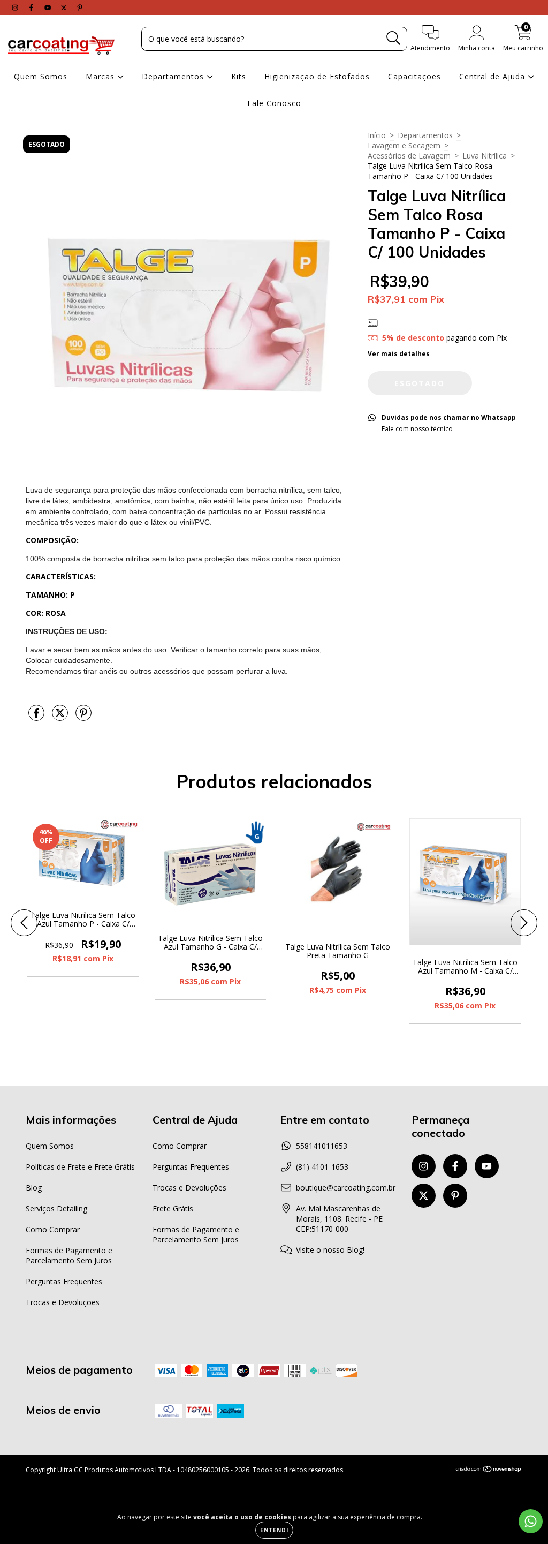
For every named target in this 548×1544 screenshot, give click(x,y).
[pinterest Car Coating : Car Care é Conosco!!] (80, 7)
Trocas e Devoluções (63, 1302)
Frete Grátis (173, 1208)
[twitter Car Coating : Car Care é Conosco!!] (65, 7)
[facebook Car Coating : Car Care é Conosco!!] (32, 7)
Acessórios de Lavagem (409, 155)
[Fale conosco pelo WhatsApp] (531, 1521)
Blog (34, 1188)
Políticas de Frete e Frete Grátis (80, 1167)
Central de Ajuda (493, 76)
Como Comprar (53, 1229)
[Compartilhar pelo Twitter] (61, 717)
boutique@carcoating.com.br (345, 1188)
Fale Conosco (274, 103)
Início (377, 135)
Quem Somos (40, 76)
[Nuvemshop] (488, 1470)
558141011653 (321, 1146)
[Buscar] (393, 38)
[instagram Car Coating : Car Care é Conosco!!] (16, 7)
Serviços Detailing (56, 1208)
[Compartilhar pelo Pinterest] (83, 717)
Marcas (101, 76)
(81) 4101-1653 (322, 1167)
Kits (238, 76)
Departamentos (174, 76)
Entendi (274, 1530)
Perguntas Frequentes (64, 1281)
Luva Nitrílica (484, 155)
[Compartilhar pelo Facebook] (37, 717)
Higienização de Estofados (317, 76)
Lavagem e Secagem (404, 145)
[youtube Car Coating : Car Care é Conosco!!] (49, 7)
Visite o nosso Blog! (330, 1250)
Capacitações (414, 76)
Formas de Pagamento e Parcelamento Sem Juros (69, 1255)
